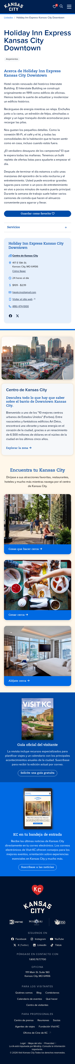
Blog (38, 993)
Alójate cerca (17, 680)
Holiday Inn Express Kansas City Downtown (40, 17)
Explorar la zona (17, 448)
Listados (8, 17)
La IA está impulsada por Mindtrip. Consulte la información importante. (37, 1048)
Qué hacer (52, 999)
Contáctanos (52, 993)
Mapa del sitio (35, 1043)
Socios (56, 1020)
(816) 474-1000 (20, 306)
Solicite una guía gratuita (37, 773)
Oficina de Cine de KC (35, 1033)
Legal (23, 1043)
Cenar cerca (17, 615)
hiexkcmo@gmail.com (24, 292)
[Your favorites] (54, 6)
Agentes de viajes (25, 1026)
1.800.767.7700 (37, 959)
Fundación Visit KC (49, 1026)
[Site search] (61, 6)
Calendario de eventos (29, 999)
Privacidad (49, 1043)
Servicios (13, 227)
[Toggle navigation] (69, 6)
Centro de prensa (23, 1020)
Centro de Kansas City (25, 255)
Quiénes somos (24, 993)
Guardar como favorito (36, 213)
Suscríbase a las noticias (37, 867)
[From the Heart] (37, 890)
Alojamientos (12, 59)
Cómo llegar (19, 271)
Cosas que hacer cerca (24, 549)
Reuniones (43, 1020)
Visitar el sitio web (22, 299)
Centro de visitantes (37, 1005)
